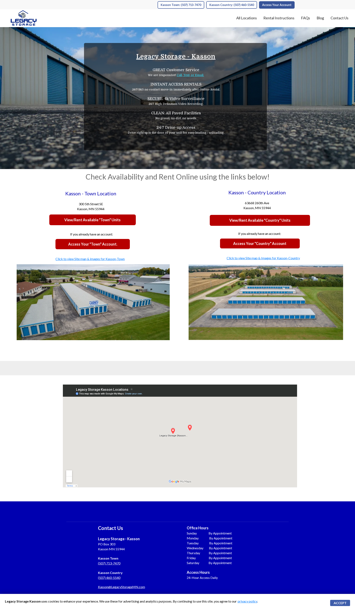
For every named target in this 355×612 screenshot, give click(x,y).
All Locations (246, 18)
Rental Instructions (278, 18)
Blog (320, 18)
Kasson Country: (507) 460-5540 (231, 5)
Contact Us (339, 18)
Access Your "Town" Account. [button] (92, 244)
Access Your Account (277, 5)
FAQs (305, 18)
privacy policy (247, 601)
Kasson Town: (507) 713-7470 (181, 5)
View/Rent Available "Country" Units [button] (259, 220)
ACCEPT (340, 603)
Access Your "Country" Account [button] (259, 243)
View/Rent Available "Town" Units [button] (92, 220)
